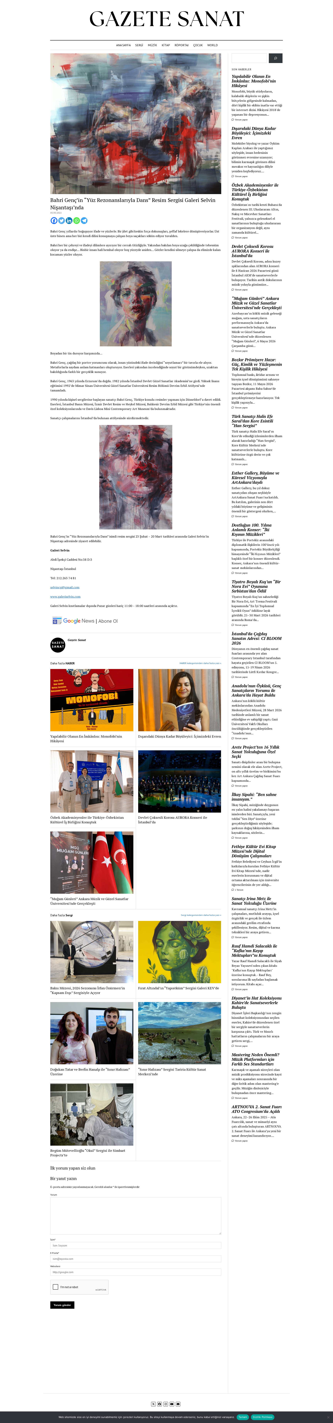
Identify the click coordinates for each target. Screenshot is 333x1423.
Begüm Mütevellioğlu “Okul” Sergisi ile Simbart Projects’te (87, 1152)
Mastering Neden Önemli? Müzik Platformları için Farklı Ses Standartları (255, 1059)
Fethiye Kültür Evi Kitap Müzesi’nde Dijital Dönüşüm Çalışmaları (254, 851)
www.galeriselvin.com (65, 596)
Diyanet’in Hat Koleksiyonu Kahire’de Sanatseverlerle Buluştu (257, 1003)
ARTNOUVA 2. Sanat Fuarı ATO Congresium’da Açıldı (257, 1109)
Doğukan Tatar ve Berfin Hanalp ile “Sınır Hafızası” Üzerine (90, 1071)
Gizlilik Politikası (262, 1417)
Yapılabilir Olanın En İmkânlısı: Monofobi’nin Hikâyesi (86, 738)
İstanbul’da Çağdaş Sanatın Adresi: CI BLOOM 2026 (256, 638)
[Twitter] (61, 220)
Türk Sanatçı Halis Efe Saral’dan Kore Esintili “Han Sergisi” (252, 421)
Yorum (53, 1194)
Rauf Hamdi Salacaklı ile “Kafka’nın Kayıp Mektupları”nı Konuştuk (254, 951)
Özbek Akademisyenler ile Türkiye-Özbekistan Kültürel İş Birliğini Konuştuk (87, 819)
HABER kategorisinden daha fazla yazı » (200, 663)
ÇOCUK (198, 45)
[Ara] (276, 58)
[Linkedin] (69, 220)
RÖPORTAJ (182, 45)
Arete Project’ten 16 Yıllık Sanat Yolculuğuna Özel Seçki (255, 752)
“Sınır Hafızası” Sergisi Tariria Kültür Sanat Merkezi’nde (172, 1071)
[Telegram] (84, 220)
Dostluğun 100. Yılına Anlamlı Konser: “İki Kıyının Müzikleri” (252, 530)
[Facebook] (54, 220)
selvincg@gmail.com (64, 587)
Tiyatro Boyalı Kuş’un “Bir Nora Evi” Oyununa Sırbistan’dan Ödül (256, 586)
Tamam (243, 1417)
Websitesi (55, 1266)
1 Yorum (238, 889)
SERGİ (139, 45)
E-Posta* (54, 1252)
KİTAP (166, 45)
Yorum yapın (241, 119)
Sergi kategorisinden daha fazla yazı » (201, 915)
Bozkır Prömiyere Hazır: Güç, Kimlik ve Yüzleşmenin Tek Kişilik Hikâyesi (257, 364)
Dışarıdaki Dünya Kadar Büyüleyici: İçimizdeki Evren (179, 736)
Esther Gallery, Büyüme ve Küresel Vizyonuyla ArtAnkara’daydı (255, 478)
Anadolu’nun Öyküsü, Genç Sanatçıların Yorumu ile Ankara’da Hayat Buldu (256, 690)
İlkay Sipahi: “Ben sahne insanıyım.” (254, 796)
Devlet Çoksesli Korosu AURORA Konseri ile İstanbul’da (172, 819)
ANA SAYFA (123, 45)
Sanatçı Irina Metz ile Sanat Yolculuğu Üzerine (254, 900)
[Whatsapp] (76, 220)
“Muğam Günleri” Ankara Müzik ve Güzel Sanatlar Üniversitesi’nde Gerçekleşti (89, 901)
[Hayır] (328, 1417)
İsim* (53, 1239)
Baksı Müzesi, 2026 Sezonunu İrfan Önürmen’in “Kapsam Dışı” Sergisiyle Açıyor (87, 990)
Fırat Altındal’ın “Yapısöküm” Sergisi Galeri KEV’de (178, 988)
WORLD (212, 45)
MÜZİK (152, 45)
